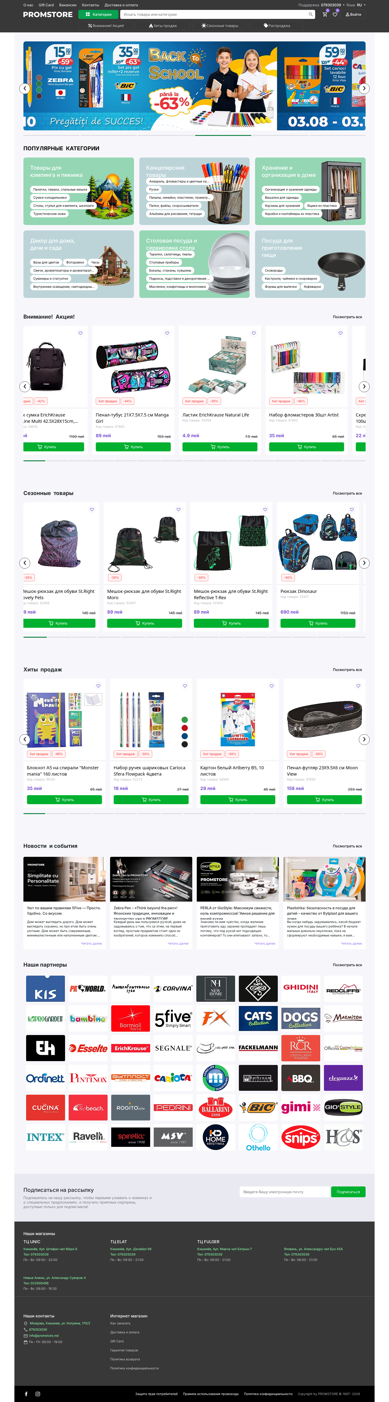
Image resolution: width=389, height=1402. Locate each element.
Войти (355, 14)
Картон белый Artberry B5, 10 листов (144, 771)
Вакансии (68, 5)
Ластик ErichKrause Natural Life (147, 415)
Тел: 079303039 (36, 1254)
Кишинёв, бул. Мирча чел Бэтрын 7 (224, 1249)
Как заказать (120, 1323)
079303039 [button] (331, 5)
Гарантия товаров (124, 1350)
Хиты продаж (165, 25)
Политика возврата (125, 1359)
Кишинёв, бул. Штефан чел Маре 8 (50, 1249)
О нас (28, 5)
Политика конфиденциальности (134, 1368)
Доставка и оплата (121, 5)
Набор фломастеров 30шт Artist (235, 415)
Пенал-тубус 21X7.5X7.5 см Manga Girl (63, 418)
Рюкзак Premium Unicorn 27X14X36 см (309, 594)
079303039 (38, 1329)
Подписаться (348, 1191)
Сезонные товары (222, 25)
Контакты (90, 5)
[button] (51, 135)
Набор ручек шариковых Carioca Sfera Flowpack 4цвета (62, 771)
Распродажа (279, 25)
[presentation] (24, 88)
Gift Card (46, 5)
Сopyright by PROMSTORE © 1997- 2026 (329, 1394)
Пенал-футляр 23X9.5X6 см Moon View (234, 771)
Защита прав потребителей (156, 1394)
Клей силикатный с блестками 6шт (320, 771)
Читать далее (91, 943)
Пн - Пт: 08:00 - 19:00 (45, 1342)
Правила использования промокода (211, 1394)
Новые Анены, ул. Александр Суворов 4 (54, 1278)
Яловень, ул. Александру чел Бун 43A (313, 1249)
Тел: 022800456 (36, 1283)
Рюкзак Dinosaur (214, 591)
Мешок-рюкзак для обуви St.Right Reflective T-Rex (146, 594)
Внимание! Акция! (108, 25)
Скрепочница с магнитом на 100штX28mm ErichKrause (318, 418)
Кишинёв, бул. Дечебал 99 (131, 1249)
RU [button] (360, 5)
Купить (68, 447)
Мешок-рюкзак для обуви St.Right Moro (59, 594)
